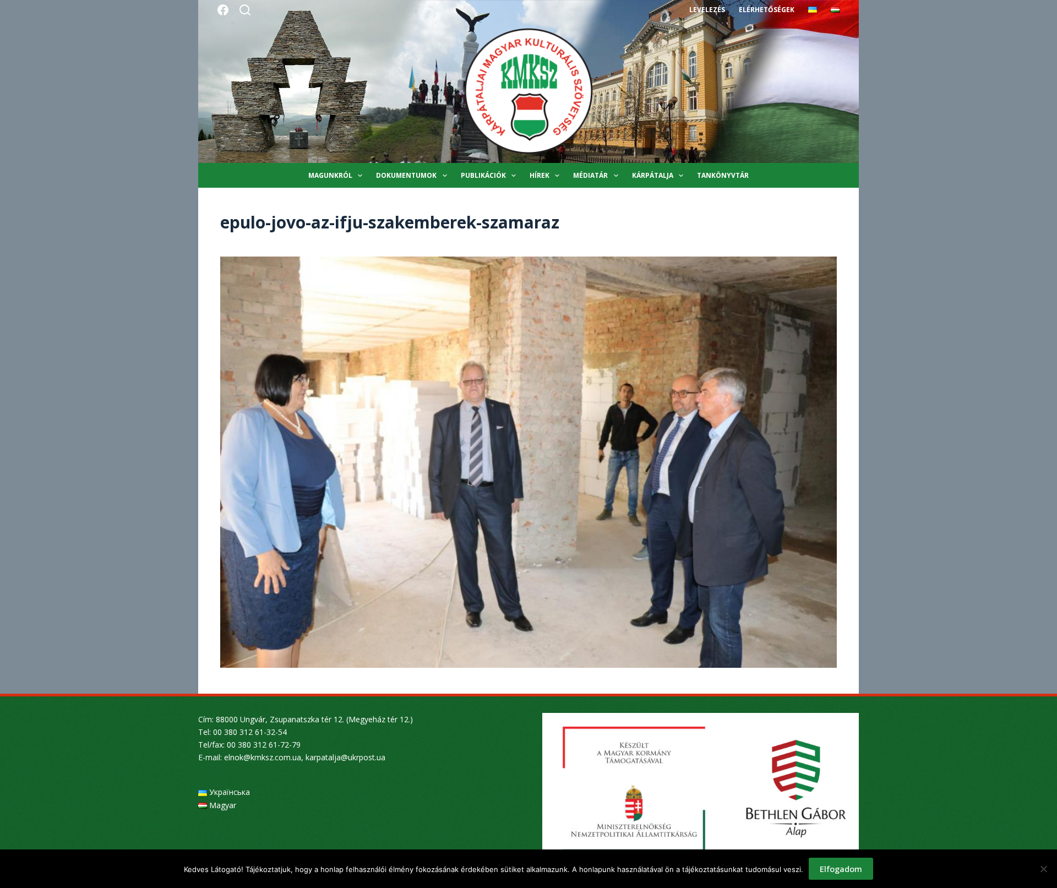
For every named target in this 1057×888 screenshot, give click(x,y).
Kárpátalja (652, 175)
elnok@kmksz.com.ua (262, 757)
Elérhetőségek (766, 9)
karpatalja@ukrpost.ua (345, 757)
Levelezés (707, 9)
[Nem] (1043, 868)
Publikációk (483, 175)
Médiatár (590, 175)
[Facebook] (222, 9)
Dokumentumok (406, 175)
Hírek (539, 175)
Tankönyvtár (723, 175)
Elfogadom (841, 868)
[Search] (244, 9)
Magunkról (330, 175)
